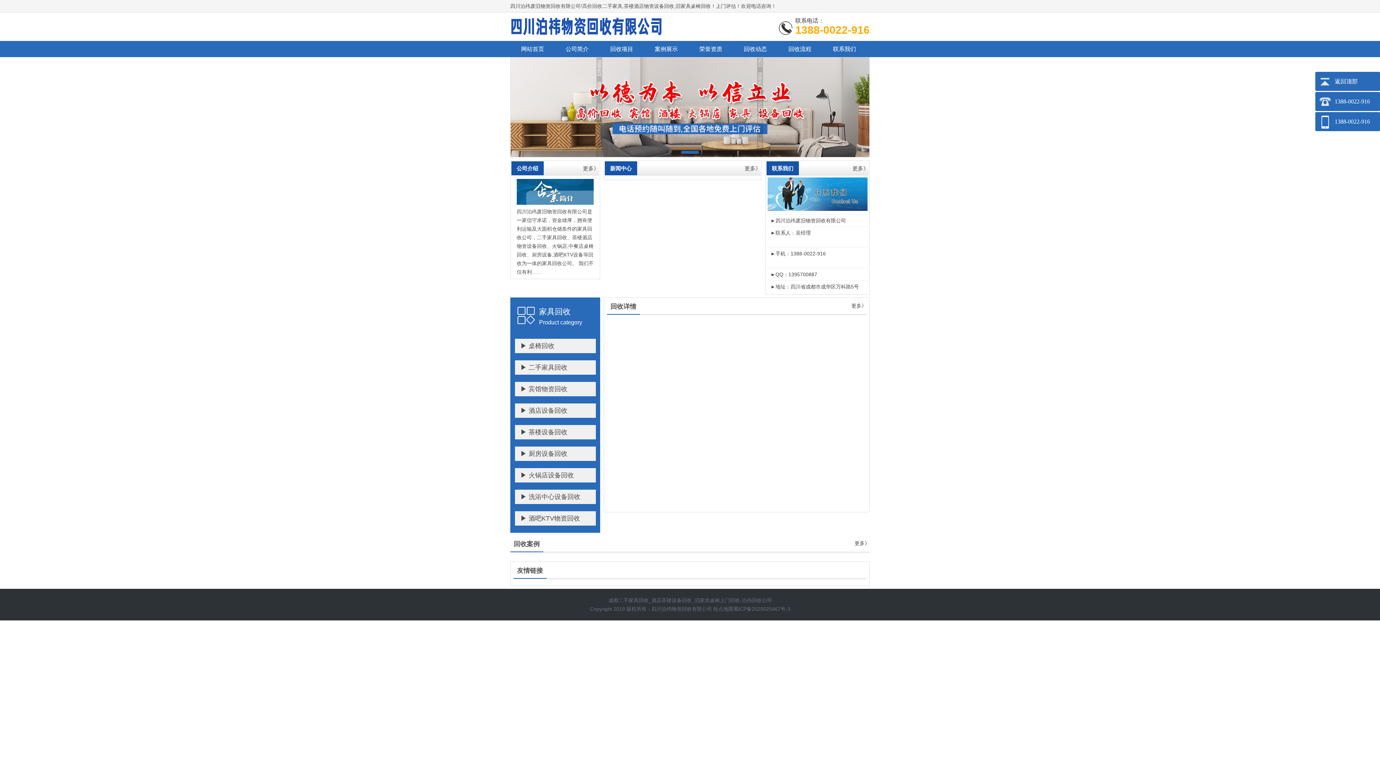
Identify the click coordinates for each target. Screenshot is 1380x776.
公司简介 (577, 49)
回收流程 (799, 49)
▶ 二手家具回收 (543, 367)
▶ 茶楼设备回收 (543, 432)
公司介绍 (527, 168)
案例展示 (666, 49)
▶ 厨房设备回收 (543, 453)
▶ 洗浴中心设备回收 (550, 496)
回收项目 (621, 49)
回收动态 (755, 49)
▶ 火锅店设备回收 (547, 475)
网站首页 (532, 49)
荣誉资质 (710, 49)
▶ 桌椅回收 (537, 346)
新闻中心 (621, 168)
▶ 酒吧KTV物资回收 (550, 518)
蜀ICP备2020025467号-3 (761, 609)
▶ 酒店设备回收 (543, 410)
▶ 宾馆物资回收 (543, 389)
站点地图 (723, 609)
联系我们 (844, 49)
